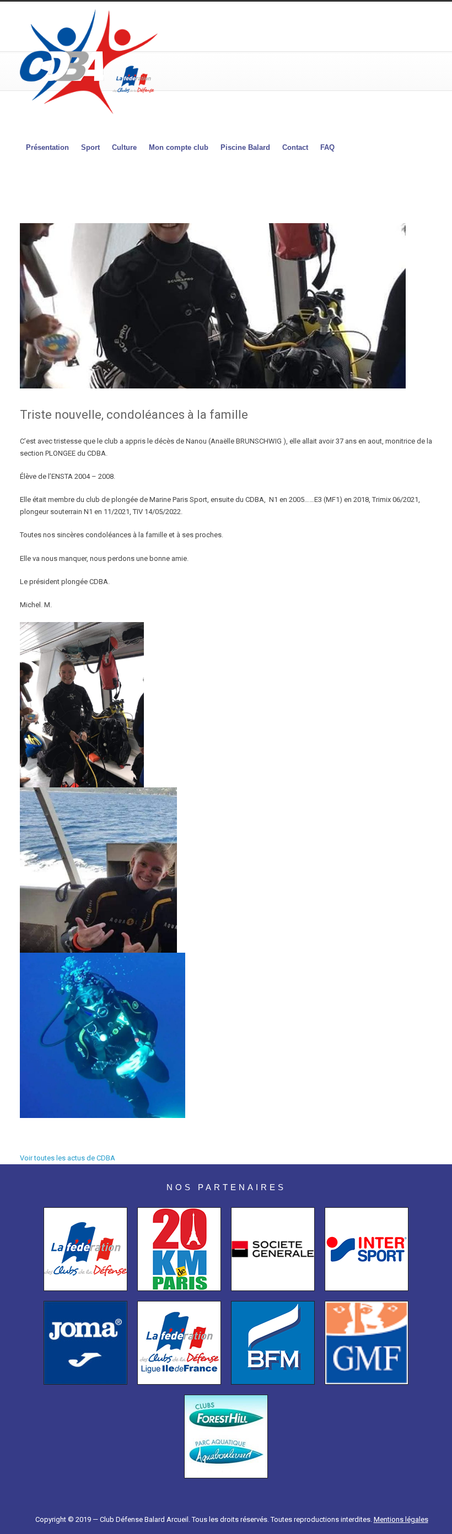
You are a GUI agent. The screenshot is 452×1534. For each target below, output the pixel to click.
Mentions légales (401, 1519)
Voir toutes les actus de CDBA (67, 1158)
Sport (90, 147)
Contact (295, 147)
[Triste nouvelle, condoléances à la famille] (231, 305)
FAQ (327, 147)
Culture (124, 147)
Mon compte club (178, 147)
